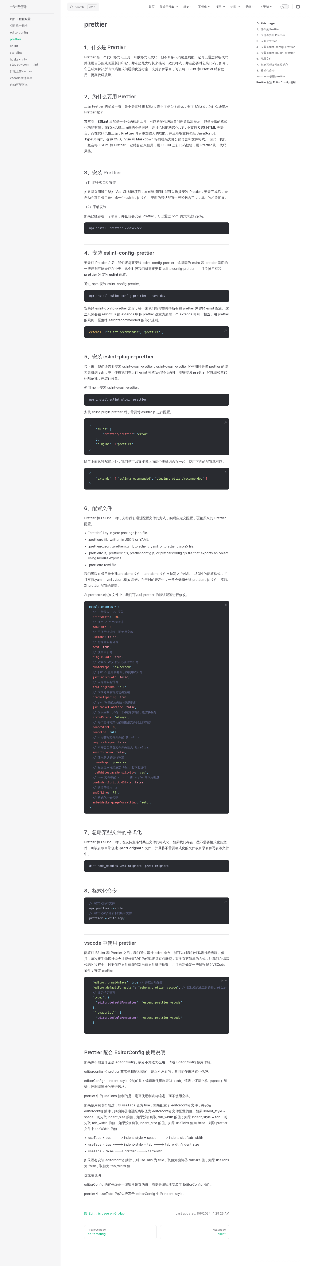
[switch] (284, 6)
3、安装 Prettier (266, 41)
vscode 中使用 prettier (270, 76)
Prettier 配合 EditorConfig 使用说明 (278, 82)
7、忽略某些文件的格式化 (272, 64)
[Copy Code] (223, 228)
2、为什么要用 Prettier (270, 35)
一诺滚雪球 (18, 7)
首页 (152, 6)
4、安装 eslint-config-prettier (275, 46)
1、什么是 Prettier (267, 29)
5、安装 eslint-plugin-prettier (275, 52)
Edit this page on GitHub (107, 1213)
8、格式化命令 (265, 70)
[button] (32, 19)
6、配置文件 (264, 58)
